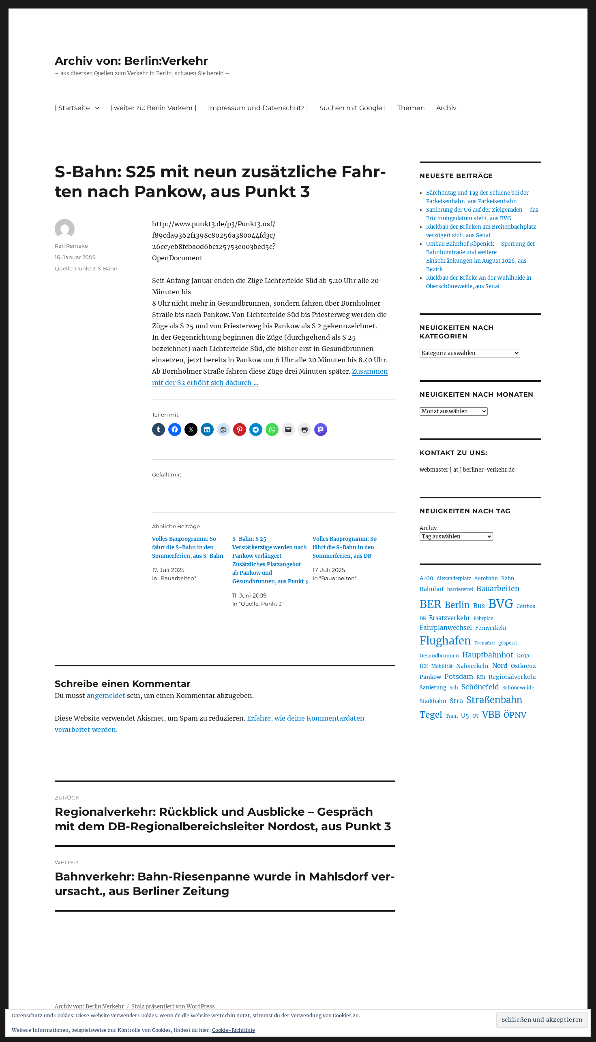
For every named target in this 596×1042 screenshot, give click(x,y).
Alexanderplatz (454, 578)
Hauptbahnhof (487, 655)
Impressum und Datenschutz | (258, 108)
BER (431, 604)
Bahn (507, 578)
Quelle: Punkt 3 (75, 268)
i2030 (523, 656)
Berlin (457, 605)
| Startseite (72, 108)
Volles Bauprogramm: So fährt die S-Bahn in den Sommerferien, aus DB (345, 547)
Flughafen (445, 640)
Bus (479, 606)
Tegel (431, 715)
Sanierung (433, 687)
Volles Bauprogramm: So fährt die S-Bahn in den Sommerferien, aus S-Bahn (187, 547)
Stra (456, 701)
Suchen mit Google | (352, 108)
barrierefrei (460, 589)
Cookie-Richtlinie (233, 1030)
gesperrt (507, 643)
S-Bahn (108, 268)
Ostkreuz (523, 666)
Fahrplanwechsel (446, 628)
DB (423, 618)
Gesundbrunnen (439, 656)
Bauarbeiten (498, 588)
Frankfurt (484, 643)
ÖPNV (515, 715)
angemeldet (106, 695)
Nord (500, 666)
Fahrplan (483, 618)
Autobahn (486, 578)
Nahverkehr (472, 666)
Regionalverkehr (513, 676)
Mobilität (442, 666)
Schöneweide (518, 688)
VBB (491, 714)
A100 (426, 578)
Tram (452, 716)
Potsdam (458, 676)
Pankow (430, 677)
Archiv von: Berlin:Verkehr (131, 61)
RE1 (480, 677)
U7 (475, 716)
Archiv (428, 528)
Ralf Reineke (71, 245)
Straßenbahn (494, 700)
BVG (500, 603)
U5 (465, 715)
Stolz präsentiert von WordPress (173, 1006)
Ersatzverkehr (449, 618)
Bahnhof (432, 589)
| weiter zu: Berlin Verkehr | (153, 108)
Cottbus (526, 606)
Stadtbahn (433, 701)
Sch (454, 688)
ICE (424, 666)
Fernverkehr (491, 628)
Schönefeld (480, 687)
